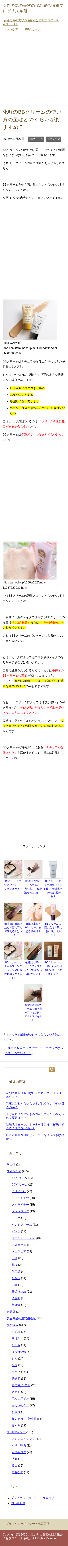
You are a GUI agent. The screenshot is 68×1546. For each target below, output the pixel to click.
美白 (14, 1465)
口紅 (14, 1284)
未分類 (11, 1311)
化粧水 (16, 1278)
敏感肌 (16, 1392)
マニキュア (19, 1251)
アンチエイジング (23, 1438)
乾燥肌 (16, 1378)
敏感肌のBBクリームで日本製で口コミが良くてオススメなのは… (33, 1012)
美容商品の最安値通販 (21, 1318)
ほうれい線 (19, 1351)
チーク (16, 1218)
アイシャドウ (20, 1197)
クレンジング (20, 1211)
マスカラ (17, 1244)
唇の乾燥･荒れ (21, 1385)
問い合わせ (18, 1503)
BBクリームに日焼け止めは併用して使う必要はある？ (53, 968)
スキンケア (53, 138)
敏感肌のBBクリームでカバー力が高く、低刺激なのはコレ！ (33, 887)
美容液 (16, 1305)
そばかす (17, 1338)
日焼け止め (19, 1291)
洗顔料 (16, 1298)
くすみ (16, 1331)
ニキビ (16, 1371)
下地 (14, 1258)
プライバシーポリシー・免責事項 (32, 1498)
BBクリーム (36, 138)
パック (16, 1231)
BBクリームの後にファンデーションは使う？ (13, 885)
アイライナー (20, 1204)
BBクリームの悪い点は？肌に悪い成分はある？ (53, 929)
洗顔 (14, 1458)
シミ (14, 1358)
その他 (11, 1164)
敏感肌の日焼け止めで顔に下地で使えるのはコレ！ (13, 929)
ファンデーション (23, 1238)
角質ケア (17, 1472)
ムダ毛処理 (19, 1452)
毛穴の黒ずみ (20, 1398)
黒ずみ (16, 1425)
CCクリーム (20, 1184)
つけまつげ (19, 1191)
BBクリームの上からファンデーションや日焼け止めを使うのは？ (13, 970)
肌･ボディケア (16, 1432)
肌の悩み (12, 1325)
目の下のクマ (20, 1405)
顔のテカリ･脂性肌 (24, 1418)
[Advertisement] (34, 70)
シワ (14, 1365)
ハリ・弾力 (19, 1445)
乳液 (14, 1264)
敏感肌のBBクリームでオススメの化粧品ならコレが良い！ (33, 968)
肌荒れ (16, 1412)
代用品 (16, 1271)
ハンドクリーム (22, 1224)
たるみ (16, 1345)
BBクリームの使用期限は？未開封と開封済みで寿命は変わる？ (53, 889)
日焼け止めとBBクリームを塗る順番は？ (33, 927)
